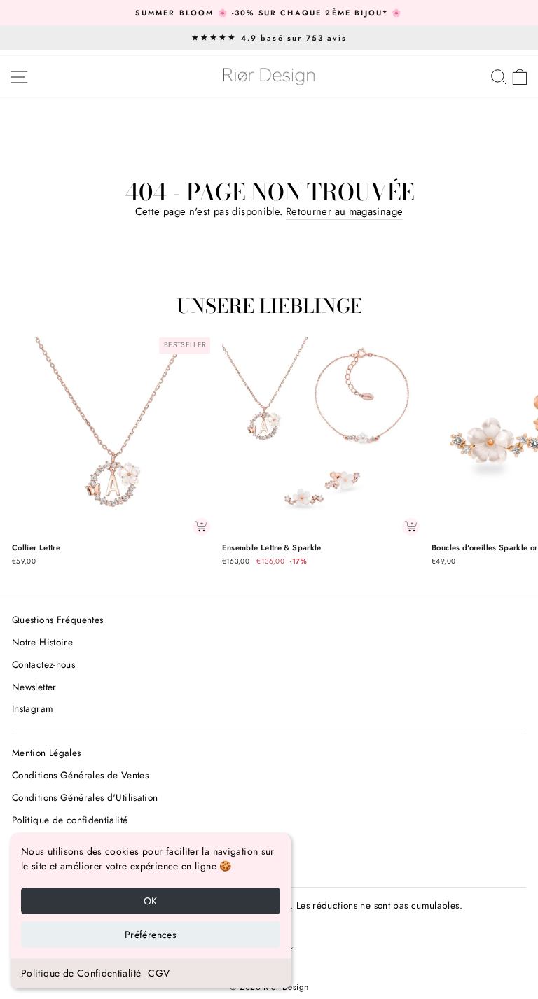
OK (151, 901)
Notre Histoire (42, 642)
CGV (159, 973)
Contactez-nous (43, 664)
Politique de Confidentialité (81, 973)
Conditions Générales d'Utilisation (85, 797)
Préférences (151, 935)
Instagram (32, 708)
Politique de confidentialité (69, 820)
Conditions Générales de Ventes (80, 775)
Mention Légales (46, 753)
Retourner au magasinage (344, 211)
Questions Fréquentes (57, 620)
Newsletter (34, 687)
